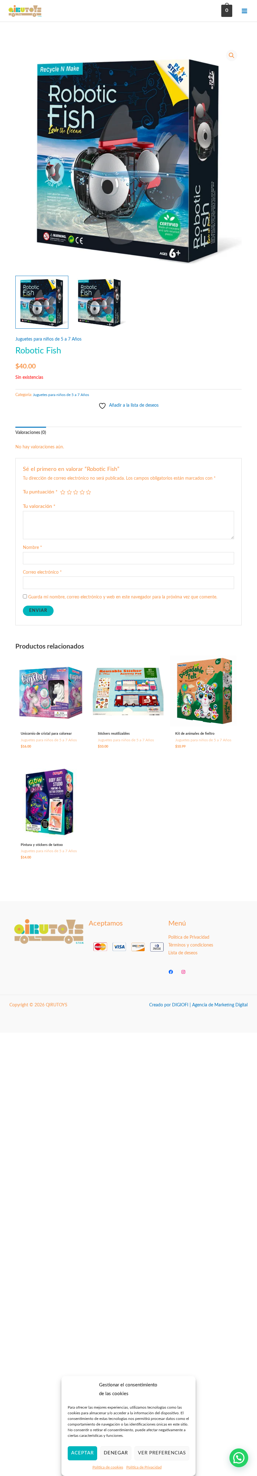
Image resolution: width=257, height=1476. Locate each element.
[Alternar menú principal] (245, 11)
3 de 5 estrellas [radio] (75, 492)
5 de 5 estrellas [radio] (88, 492)
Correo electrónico (42, 572)
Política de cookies (107, 1467)
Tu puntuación (40, 491)
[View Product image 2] (99, 302)
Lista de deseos (182, 953)
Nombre (32, 547)
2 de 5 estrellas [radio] (69, 492)
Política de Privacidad (144, 1467)
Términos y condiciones (190, 945)
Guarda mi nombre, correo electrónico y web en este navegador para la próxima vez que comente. (122, 597)
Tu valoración (39, 506)
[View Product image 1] (41, 302)
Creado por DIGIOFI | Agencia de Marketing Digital (198, 1005)
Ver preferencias (162, 1453)
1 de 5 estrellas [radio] (62, 492)
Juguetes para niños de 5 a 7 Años (48, 339)
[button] (231, 55)
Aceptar (82, 1453)
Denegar (116, 1453)
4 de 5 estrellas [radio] (82, 492)
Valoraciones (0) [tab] (30, 432)
